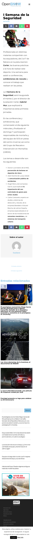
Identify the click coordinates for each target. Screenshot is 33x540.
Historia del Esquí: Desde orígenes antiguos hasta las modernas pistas (16, 467)
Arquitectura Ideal (7, 513)
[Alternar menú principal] (29, 4)
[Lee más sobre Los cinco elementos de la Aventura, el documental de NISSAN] (15, 339)
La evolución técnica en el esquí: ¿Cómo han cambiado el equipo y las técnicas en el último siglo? (16, 447)
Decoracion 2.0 (6, 507)
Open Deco (6, 509)
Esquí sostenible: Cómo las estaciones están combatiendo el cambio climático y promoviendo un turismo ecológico (16, 435)
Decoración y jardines (8, 524)
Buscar (27, 410)
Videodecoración (7, 520)
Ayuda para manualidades (9, 522)
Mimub (5, 526)
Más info (20, 537)
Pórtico (5, 515)
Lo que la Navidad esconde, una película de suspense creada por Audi (16, 391)
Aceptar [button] (13, 537)
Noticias (6, 21)
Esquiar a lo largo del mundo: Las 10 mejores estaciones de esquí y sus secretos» (16, 457)
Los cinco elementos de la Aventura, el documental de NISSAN (15, 362)
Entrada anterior (16, 266)
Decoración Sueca (7, 511)
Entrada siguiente (16, 270)
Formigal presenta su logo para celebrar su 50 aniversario (16, 399)
